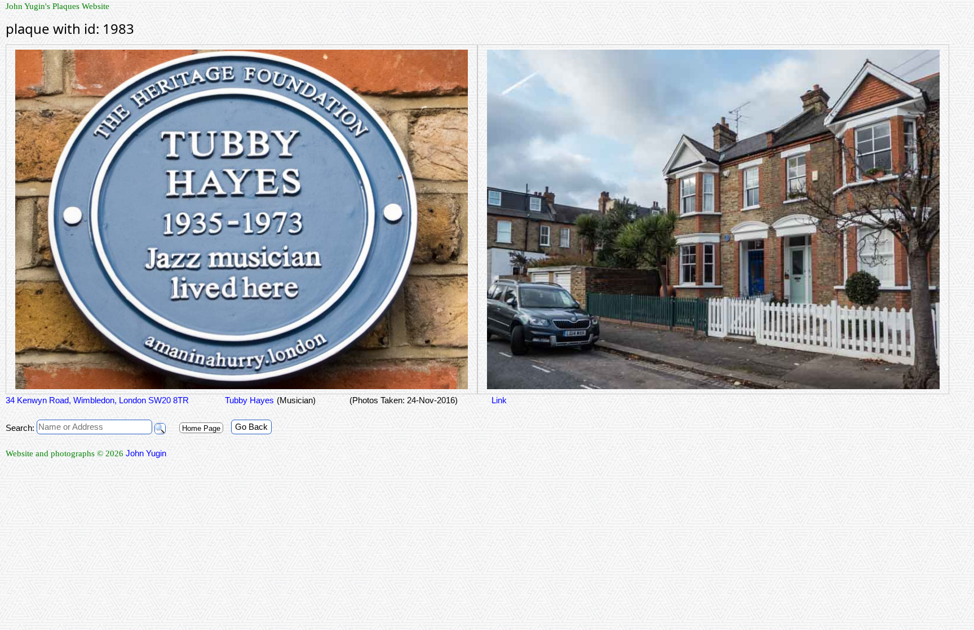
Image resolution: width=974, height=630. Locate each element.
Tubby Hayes (248, 400)
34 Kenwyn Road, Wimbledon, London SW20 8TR (97, 400)
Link (499, 400)
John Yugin (146, 453)
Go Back (251, 426)
